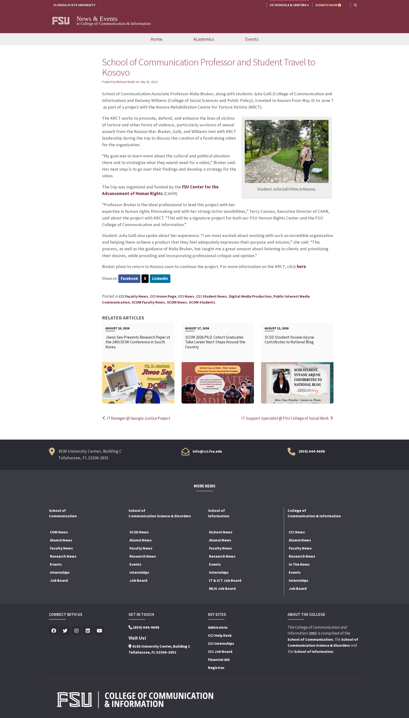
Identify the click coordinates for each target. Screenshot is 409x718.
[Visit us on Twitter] (65, 631)
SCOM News (177, 302)
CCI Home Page (163, 296)
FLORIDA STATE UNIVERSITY (74, 5)
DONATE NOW (327, 5)
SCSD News (139, 532)
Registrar (216, 667)
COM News (59, 532)
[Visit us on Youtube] (99, 631)
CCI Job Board (220, 651)
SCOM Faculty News (148, 302)
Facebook (129, 278)
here (301, 266)
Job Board (59, 580)
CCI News (186, 296)
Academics (203, 39)
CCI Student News (211, 296)
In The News (299, 564)
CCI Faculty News (133, 296)
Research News (63, 556)
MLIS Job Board (222, 588)
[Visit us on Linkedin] (88, 631)
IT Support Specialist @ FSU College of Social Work (285, 418)
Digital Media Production (250, 296)
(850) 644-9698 (312, 451)
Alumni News (61, 540)
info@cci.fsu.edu (207, 451)
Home (156, 39)
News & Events (97, 18)
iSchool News (220, 532)
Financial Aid (218, 659)
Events (251, 39)
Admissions (218, 627)
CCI (313, 633)
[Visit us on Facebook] (54, 631)
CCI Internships (221, 643)
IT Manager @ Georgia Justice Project (138, 418)
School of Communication (310, 639)
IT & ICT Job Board (225, 580)
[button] (355, 5)
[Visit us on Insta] (76, 631)
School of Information (313, 651)
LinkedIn (160, 278)
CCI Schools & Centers (288, 5)
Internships (60, 572)
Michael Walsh (125, 82)
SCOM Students (202, 302)
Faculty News (61, 548)
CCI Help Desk (220, 635)
